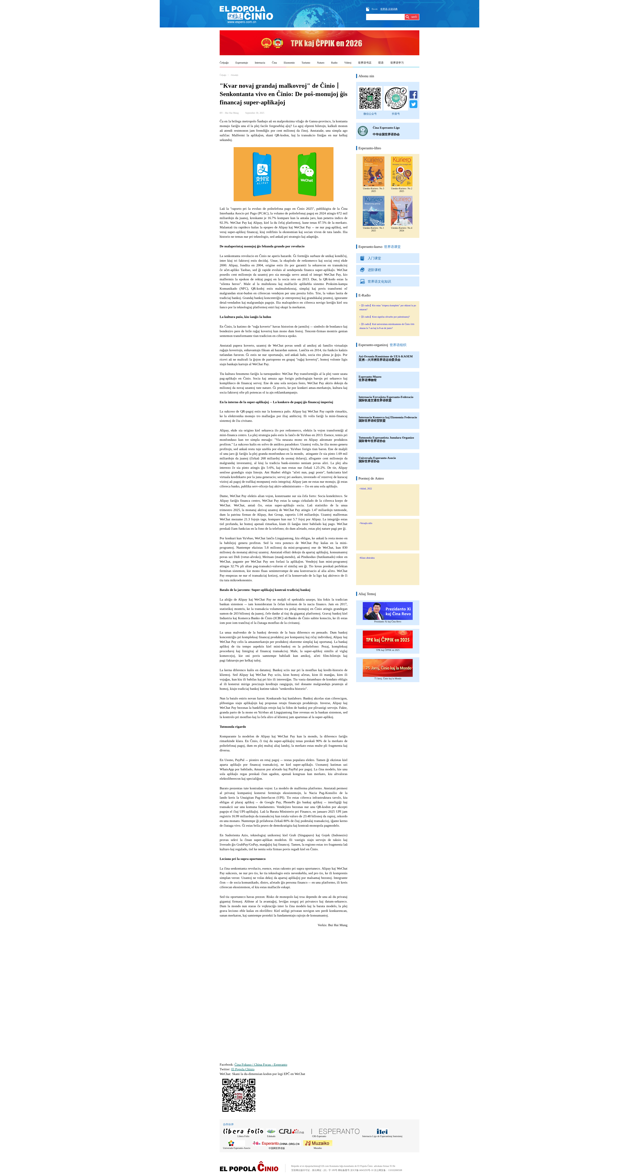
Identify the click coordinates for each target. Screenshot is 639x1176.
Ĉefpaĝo (223, 75)
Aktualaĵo (234, 75)
